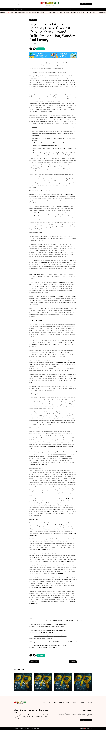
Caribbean (61, 9)
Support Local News (86, 3)
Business (68, 9)
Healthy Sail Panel (66, 499)
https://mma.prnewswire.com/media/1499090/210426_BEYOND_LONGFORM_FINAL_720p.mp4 (56, 621)
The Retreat (34, 127)
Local (49, 9)
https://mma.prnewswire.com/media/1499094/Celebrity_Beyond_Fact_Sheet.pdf (54, 642)
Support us (40, 49)
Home (44, 9)
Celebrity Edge (49, 117)
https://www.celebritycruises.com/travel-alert (54, 511)
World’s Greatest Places (59, 454)
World (74, 9)
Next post (73, 661)
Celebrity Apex (62, 117)
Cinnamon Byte (89, 728)
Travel (55, 9)
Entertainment (82, 9)
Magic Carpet (46, 153)
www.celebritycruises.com (39, 464)
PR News (90, 9)
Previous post (34, 661)
